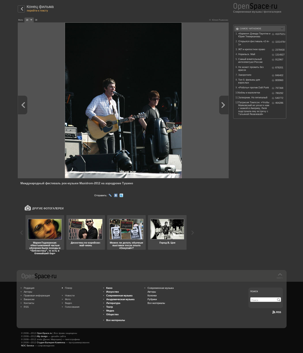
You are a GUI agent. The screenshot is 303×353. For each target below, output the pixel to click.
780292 (279, 93)
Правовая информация (37, 295)
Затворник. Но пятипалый (252, 97)
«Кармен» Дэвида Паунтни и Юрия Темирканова (254, 35)
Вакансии (29, 299)
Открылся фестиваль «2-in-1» (254, 43)
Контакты (29, 303)
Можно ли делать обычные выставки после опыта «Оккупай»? (126, 245)
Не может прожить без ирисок (251, 68)
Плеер (68, 288)
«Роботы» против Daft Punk (253, 87)
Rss (278, 312)
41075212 (280, 34)
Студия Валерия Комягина (51, 342)
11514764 (280, 41)
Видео (68, 303)
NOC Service (27, 345)
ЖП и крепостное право (251, 49)
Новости (70, 295)
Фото (68, 299)
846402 (279, 75)
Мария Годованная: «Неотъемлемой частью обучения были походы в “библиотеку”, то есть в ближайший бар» (45, 248)
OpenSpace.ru (44, 333)
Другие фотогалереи (48, 208)
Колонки (152, 295)
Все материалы (156, 303)
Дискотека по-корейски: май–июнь (85, 244)
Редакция (29, 288)
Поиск (254, 291)
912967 (279, 59)
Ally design (42, 336)
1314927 (280, 54)
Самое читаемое (250, 28)
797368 (279, 88)
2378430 (280, 49)
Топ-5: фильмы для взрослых (249, 81)
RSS (26, 306)
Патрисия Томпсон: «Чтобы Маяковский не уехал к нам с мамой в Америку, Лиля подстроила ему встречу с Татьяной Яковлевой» (253, 108)
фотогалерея (272, 11)
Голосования (72, 306)
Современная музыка (247, 11)
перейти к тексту (37, 10)
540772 (279, 98)
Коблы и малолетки (249, 92)
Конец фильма (40, 6)
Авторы (28, 291)
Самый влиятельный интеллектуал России (250, 60)
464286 (279, 102)
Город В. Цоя (167, 242)
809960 (279, 80)
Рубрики (152, 299)
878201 (279, 67)
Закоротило (244, 74)
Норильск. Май (246, 54)
